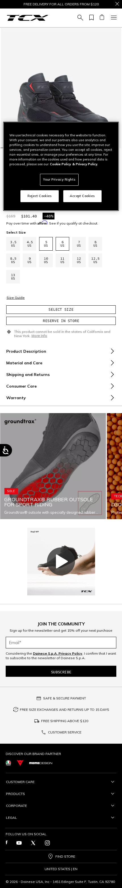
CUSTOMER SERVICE (64, 732)
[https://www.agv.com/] (8, 763)
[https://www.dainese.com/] (20, 763)
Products (15, 794)
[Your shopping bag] (101, 17)
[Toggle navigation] (113, 17)
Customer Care (20, 782)
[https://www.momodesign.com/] (40, 762)
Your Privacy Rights (59, 179)
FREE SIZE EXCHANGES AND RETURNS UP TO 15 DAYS (64, 709)
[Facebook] (7, 843)
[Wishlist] (90, 17)
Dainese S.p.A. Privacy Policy (57, 653)
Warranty (16, 397)
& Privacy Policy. (85, 164)
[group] (61, 88)
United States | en (61, 869)
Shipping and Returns (28, 374)
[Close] (117, 4)
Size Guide (16, 298)
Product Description (26, 351)
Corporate (16, 806)
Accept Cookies (82, 196)
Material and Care (24, 362)
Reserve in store (61, 320)
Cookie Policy (60, 164)
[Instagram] (47, 843)
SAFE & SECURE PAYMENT (64, 698)
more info (39, 336)
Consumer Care (21, 386)
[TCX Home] (27, 17)
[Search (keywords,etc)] (79, 17)
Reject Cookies (40, 196)
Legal (11, 817)
